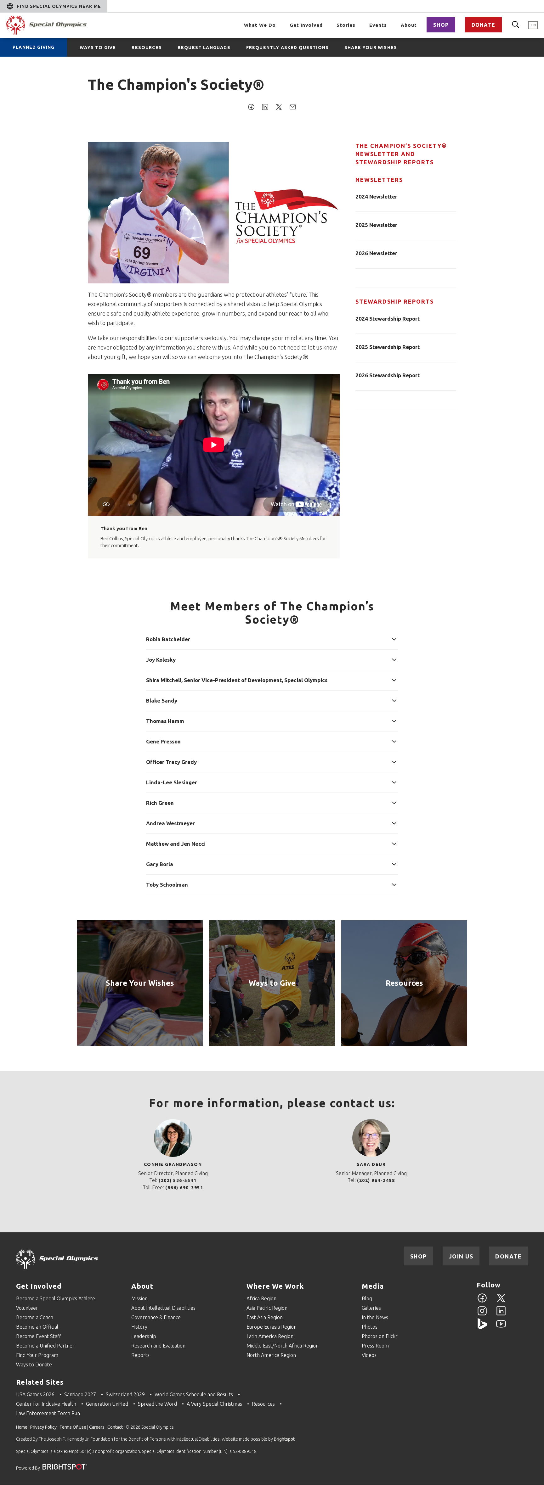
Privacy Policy (43, 1427)
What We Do (260, 25)
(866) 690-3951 (184, 1187)
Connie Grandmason (173, 1164)
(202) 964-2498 (376, 1180)
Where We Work (275, 1286)
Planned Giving (33, 47)
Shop (441, 25)
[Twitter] (501, 1301)
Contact (115, 1427)
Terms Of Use (73, 1427)
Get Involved (306, 25)
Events (378, 25)
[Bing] (482, 1327)
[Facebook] (482, 1301)
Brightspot (284, 1439)
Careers (97, 1427)
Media (373, 1286)
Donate (483, 25)
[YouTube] (501, 1327)
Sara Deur (371, 1164)
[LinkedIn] (501, 1314)
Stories (346, 25)
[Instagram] (482, 1314)
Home (21, 1427)
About (409, 25)
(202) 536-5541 (177, 1180)
